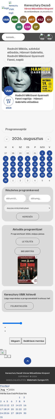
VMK (6, 19)
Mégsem (15, 340)
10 (1, 405)
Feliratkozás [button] (19, 305)
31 (1, 417)
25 (5, 413)
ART (32, 19)
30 (25, 413)
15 (20, 405)
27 (12, 413)
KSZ (40, 19)
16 (25, 405)
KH (49, 19)
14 (17, 405)
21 (17, 409)
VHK (23, 19)
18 (5, 409)
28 (17, 413)
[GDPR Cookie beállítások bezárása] (1, 349)
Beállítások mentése (33, 340)
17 (1, 409)
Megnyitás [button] (27, 251)
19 (8, 409)
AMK (15, 19)
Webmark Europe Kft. (38, 379)
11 (5, 405)
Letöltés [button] (27, 241)
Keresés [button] (27, 216)
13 (12, 405)
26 (8, 413)
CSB (27, 27)
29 (20, 413)
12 (8, 405)
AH (19, 27)
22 (20, 409)
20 (12, 409)
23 (25, 409)
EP (36, 27)
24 (1, 413)
